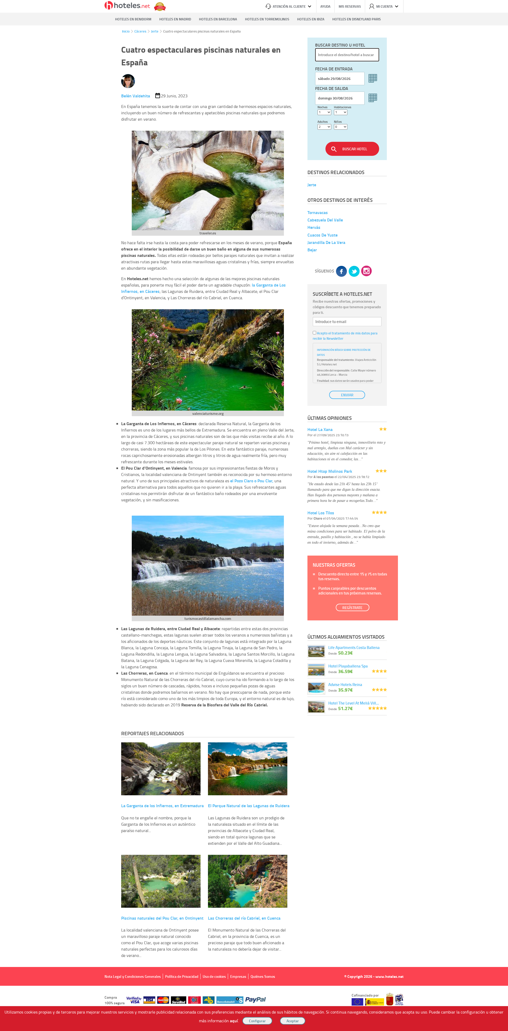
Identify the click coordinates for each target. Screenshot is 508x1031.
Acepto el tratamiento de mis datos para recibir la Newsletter (345, 336)
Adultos (323, 121)
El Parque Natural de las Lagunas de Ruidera (248, 805)
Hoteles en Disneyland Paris (356, 19)
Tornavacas (317, 212)
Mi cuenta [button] (384, 6)
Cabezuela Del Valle (325, 220)
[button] (254, 515)
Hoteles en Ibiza (310, 19)
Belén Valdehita (135, 96)
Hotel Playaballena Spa (348, 666)
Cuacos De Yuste (322, 235)
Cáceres (140, 31)
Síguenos (324, 271)
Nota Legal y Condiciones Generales (133, 976)
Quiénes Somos (263, 976)
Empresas (238, 976)
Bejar (312, 250)
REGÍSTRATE (352, 607)
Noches (323, 107)
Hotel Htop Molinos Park (329, 471)
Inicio (126, 31)
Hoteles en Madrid (175, 19)
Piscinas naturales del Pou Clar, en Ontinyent (162, 918)
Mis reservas (350, 6)
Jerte (154, 31)
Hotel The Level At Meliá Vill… (353, 703)
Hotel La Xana (320, 429)
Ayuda (325, 6)
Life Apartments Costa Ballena (354, 647)
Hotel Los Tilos (320, 513)
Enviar (347, 395)
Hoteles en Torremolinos (267, 19)
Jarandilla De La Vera (326, 242)
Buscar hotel (354, 149)
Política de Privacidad (181, 976)
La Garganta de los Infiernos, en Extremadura (162, 805)
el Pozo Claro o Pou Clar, (251, 481)
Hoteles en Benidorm (133, 19)
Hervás (313, 227)
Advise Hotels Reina (345, 684)
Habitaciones (342, 107)
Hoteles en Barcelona (218, 19)
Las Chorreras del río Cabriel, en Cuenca (244, 918)
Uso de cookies (214, 976)
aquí (234, 1021)
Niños (338, 121)
